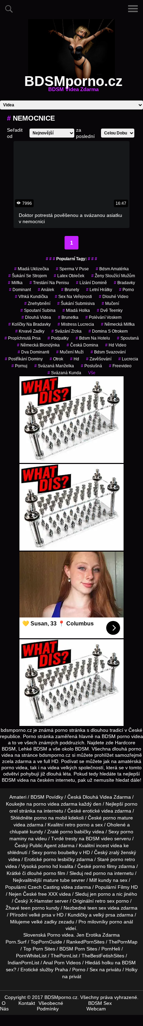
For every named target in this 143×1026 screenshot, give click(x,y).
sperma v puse (72, 268)
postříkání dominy (24, 359)
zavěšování (98, 359)
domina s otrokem (108, 331)
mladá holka (76, 310)
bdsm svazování (108, 352)
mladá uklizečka (31, 268)
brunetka (68, 317)
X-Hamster (41, 901)
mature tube (56, 880)
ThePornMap (123, 942)
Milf (93, 880)
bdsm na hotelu (93, 338)
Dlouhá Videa (36, 317)
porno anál (121, 921)
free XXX (48, 894)
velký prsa (104, 915)
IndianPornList (23, 962)
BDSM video (99, 838)
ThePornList (64, 955)
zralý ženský (122, 852)
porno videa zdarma (55, 804)
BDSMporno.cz (73, 85)
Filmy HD (128, 887)
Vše (91, 372)
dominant (20, 289)
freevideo (120, 365)
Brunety (70, 289)
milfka (15, 282)
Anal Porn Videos (62, 962)
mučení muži (70, 352)
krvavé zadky (29, 331)
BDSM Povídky (47, 797)
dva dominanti (33, 352)
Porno (53, 935)
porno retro (122, 859)
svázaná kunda (64, 372)
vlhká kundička (31, 296)
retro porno (77, 824)
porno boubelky (61, 852)
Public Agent (43, 845)
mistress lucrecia (76, 324)
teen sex (96, 908)
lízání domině (91, 282)
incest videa (109, 845)
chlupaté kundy (26, 831)
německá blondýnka (38, 345)
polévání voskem (103, 317)
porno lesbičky (59, 859)
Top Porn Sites (39, 949)
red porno (95, 873)
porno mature (118, 818)
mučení (110, 303)
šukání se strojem (27, 275)
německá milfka (118, 324)
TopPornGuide (46, 942)
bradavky (124, 282)
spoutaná (128, 338)
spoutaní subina (38, 310)
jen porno (100, 894)
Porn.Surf (16, 942)
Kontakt (26, 1003)
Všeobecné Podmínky (50, 1005)
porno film (54, 873)
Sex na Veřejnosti (73, 296)
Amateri (17, 797)
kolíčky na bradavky (29, 324)
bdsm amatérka (112, 268)
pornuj (19, 365)
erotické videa (98, 811)
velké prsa (40, 915)
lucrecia (128, 359)
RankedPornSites (85, 942)
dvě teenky (110, 310)
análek (46, 289)
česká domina (82, 345)
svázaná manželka (54, 365)
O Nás (4, 1005)
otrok (56, 359)
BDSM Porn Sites (78, 949)
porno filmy (105, 866)
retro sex (105, 901)
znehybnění (37, 303)
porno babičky (75, 831)
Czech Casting (44, 887)
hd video (115, 345)
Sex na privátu (105, 969)
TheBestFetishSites (103, 955)
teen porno (33, 908)
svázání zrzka (66, 331)
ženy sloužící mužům (113, 275)
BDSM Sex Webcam (99, 1005)
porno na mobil (50, 818)
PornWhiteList (31, 955)
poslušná (91, 365)
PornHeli (110, 949)
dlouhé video (113, 296)
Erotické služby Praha (44, 969)
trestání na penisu (49, 282)
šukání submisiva (76, 303)
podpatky (58, 338)
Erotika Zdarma (103, 935)
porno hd (48, 866)
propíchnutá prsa (23, 338)
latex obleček (69, 275)
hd (74, 359)
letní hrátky (99, 289)
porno (126, 289)
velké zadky (44, 921)
